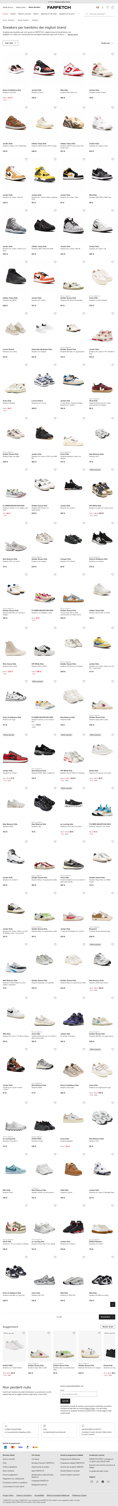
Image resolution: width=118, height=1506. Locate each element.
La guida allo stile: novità (98, 1471)
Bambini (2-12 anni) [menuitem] (67, 14)
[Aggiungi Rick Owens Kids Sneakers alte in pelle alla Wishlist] (26, 628)
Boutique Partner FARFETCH (43, 1463)
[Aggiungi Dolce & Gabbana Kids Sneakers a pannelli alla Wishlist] (26, 54)
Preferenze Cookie (79, 1495)
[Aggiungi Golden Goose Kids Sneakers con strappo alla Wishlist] (55, 523)
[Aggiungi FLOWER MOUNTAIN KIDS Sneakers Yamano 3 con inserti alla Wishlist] (112, 788)
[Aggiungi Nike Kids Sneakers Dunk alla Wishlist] (26, 1154)
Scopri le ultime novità (62, 2)
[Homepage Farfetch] (59, 7)
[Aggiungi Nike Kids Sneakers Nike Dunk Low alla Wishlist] (83, 54)
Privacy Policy (89, 1408)
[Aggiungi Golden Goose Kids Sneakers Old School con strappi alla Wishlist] (83, 628)
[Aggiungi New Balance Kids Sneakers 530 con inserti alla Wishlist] (26, 523)
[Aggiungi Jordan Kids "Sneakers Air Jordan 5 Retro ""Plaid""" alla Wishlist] (26, 1049)
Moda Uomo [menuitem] (21, 7)
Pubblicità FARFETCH (40, 1481)
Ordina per (105, 43)
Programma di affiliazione (70, 1459)
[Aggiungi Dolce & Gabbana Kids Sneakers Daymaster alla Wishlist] (83, 1049)
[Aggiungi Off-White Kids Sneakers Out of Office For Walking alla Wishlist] (83, 734)
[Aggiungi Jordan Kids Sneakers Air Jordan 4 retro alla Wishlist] (112, 107)
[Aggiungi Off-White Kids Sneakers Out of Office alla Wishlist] (55, 628)
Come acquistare (13, 1429)
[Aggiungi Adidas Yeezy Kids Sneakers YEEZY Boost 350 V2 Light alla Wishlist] (55, 107)
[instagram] (91, 1481)
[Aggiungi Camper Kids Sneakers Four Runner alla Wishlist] (83, 523)
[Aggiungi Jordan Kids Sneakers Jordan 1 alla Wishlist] (55, 54)
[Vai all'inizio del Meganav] (78, 13)
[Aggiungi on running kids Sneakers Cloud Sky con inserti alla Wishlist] (83, 788)
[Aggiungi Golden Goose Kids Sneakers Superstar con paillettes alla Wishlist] (55, 944)
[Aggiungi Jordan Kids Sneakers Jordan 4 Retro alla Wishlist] (112, 54)
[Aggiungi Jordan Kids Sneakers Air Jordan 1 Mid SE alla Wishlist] (26, 159)
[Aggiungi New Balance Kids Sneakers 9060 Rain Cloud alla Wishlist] (112, 944)
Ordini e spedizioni (10, 1467)
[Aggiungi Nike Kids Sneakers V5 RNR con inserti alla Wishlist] (112, 1257)
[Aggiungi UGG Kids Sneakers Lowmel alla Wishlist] (83, 1154)
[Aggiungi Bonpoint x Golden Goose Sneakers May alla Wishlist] (112, 893)
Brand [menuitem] (36, 14)
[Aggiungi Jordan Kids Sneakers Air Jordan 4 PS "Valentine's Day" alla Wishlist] (112, 313)
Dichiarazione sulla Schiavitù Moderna (42, 1476)
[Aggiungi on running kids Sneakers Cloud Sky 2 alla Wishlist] (26, 1102)
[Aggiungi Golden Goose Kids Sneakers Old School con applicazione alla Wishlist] (55, 469)
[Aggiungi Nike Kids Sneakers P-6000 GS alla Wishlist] (83, 1257)
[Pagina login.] (102, 7)
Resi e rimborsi (8, 1471)
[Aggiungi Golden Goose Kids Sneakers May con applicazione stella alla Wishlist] (55, 841)
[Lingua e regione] (97, 7)
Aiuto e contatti (9, 1459)
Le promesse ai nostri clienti (13, 1486)
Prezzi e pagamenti (10, 1475)
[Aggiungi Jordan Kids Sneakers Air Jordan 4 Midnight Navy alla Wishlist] (112, 1154)
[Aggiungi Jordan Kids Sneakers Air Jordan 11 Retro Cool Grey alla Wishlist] (26, 210)
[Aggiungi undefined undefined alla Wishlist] (23, 1333)
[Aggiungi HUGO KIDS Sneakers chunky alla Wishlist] (55, 1102)
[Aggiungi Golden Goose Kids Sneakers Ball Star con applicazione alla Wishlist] (83, 313)
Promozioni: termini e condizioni (15, 1482)
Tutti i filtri (9, 43)
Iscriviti (65, 1401)
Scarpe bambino (23, 20)
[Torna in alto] (112, 1304)
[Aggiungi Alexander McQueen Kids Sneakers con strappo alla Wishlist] (55, 313)
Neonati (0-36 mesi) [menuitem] (49, 14)
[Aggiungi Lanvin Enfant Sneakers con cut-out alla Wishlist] (55, 364)
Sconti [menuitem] (5, 14)
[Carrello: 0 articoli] (112, 7)
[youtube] (108, 1481)
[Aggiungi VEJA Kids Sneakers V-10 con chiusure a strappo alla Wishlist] (26, 1205)
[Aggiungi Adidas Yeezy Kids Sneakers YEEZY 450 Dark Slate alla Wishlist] (55, 210)
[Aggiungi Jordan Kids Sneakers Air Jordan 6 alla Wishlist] (26, 841)
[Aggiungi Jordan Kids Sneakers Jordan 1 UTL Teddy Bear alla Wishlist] (26, 107)
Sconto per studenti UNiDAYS (71, 1467)
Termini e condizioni (24, 1495)
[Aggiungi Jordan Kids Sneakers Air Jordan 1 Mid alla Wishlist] (83, 159)
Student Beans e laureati (70, 1471)
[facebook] (102, 1481)
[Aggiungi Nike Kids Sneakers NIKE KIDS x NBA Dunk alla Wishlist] (112, 159)
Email (62, 1390)
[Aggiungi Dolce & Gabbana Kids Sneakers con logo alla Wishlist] (26, 681)
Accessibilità (39, 1495)
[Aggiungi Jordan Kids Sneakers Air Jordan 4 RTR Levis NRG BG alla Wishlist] (55, 418)
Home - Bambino (8, 20)
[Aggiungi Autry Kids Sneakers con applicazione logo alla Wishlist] (112, 1049)
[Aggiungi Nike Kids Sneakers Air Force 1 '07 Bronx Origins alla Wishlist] (26, 998)
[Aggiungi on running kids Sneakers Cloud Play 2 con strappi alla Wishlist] (55, 1205)
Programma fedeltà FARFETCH (72, 1463)
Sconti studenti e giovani (70, 1475)
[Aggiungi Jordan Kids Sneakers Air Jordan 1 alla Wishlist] (55, 262)
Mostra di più (73, 34)
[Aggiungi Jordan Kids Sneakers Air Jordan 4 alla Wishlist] (83, 469)
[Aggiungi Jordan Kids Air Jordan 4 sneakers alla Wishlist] (83, 998)
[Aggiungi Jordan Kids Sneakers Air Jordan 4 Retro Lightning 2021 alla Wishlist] (55, 159)
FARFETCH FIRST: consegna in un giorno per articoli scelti (101, 1460)
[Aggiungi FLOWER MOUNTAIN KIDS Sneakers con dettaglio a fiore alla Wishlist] (55, 574)
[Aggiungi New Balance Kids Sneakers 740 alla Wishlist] (55, 788)
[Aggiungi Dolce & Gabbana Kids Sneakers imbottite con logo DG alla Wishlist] (26, 1257)
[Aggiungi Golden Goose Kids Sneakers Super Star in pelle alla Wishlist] (112, 681)
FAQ (45, 1429)
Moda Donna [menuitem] (8, 7)
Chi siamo (35, 1459)
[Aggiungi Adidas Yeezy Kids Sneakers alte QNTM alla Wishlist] (26, 262)
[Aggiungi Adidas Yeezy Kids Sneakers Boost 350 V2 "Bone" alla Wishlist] (112, 574)
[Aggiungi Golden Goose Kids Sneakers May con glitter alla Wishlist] (26, 418)
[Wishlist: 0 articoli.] (107, 7)
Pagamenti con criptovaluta (13, 1478)
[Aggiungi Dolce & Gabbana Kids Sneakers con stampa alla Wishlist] (112, 523)
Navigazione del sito (39, 1484)
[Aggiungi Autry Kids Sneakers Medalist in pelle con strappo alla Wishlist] (83, 418)
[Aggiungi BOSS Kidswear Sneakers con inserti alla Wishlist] (112, 1205)
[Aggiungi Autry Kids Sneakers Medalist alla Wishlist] (26, 364)
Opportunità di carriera (40, 1467)
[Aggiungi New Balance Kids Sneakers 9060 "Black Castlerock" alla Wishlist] (55, 734)
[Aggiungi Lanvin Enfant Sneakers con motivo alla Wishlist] (26, 313)
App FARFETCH (38, 1471)
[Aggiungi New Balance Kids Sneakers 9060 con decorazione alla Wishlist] (55, 1154)
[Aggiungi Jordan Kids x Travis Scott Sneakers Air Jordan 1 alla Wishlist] (83, 893)
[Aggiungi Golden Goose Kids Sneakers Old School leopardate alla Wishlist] (83, 262)
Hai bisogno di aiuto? (91, 1429)
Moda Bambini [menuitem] (34, 7)
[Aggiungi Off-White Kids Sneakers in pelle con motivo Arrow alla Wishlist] (112, 469)
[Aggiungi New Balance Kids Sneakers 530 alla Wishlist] (112, 418)
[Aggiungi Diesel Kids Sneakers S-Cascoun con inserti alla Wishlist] (112, 734)
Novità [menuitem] (13, 14)
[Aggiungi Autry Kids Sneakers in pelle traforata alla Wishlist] (112, 262)
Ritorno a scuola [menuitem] (24, 14)
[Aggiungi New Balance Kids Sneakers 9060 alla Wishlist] (83, 681)
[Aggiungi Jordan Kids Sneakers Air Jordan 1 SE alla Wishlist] (112, 210)
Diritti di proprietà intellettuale (58, 1495)
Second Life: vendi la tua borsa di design (102, 1466)
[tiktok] (97, 1481)
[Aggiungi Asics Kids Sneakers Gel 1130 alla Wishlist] (55, 1257)
